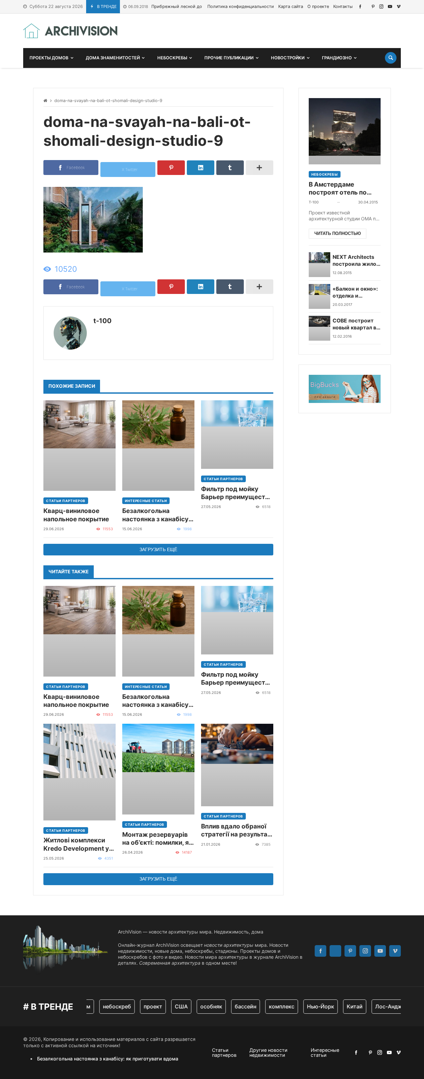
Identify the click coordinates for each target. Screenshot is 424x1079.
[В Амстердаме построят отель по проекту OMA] (345, 131)
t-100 (102, 321)
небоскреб (108, 1006)
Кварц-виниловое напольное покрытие (76, 515)
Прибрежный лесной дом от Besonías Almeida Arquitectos (200, 6)
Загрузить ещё (158, 549)
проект (144, 1006)
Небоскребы (324, 174)
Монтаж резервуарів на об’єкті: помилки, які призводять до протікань (158, 839)
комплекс (273, 1006)
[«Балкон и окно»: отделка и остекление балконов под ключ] (319, 296)
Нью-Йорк (312, 1006)
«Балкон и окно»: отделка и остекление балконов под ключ (355, 293)
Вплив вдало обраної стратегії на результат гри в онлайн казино (236, 831)
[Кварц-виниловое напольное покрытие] (79, 445)
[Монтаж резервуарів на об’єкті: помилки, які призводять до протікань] (158, 769)
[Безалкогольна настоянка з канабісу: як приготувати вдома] (158, 445)
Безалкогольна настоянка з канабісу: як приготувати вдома (157, 515)
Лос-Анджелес (386, 1006)
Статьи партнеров (65, 501)
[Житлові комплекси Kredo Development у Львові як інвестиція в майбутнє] (79, 772)
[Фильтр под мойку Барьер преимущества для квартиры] (237, 434)
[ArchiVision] (70, 31)
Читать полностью (337, 233)
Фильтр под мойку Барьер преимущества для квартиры (236, 493)
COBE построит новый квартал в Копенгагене (354, 324)
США (172, 1006)
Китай (346, 1006)
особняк (203, 1006)
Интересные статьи (146, 501)
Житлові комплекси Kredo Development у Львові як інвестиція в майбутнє (77, 844)
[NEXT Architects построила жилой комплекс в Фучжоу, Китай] (319, 264)
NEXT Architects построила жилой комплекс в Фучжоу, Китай (356, 261)
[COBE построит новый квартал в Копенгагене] (319, 328)
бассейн (237, 1006)
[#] (360, 6)
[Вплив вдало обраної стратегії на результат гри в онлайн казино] (237, 765)
